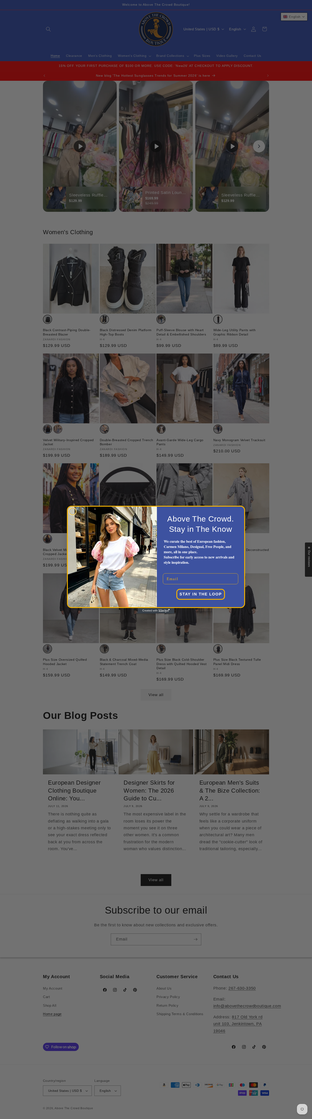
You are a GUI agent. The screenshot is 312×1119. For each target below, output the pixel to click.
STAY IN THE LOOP (201, 594)
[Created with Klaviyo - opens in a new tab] (156, 610)
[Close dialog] (72, 511)
